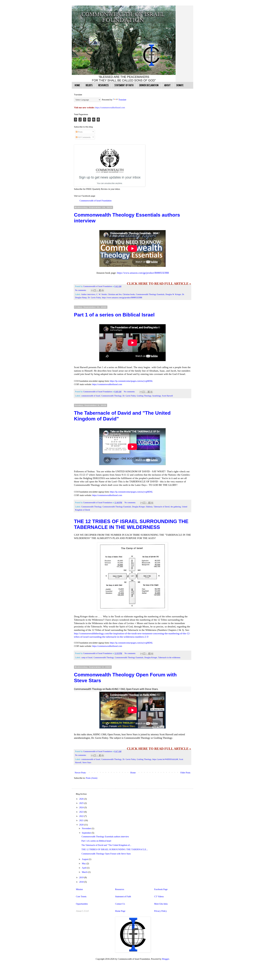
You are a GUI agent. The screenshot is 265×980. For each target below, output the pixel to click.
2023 (81, 812)
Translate (122, 99)
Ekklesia (149, 507)
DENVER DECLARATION (148, 85)
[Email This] (92, 290)
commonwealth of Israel (90, 396)
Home (133, 772)
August (85, 859)
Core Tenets (81, 896)
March (85, 872)
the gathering (176, 507)
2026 (81, 799)
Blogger (165, 959)
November (87, 828)
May (84, 863)
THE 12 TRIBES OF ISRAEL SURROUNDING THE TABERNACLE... (114, 849)
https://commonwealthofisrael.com (107, 384)
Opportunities (82, 904)
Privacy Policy (160, 911)
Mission (79, 889)
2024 (81, 807)
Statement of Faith (123, 896)
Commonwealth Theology (111, 396)
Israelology (156, 396)
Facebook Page (161, 889)
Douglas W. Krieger (173, 294)
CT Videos (159, 896)
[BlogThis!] (94, 290)
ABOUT (167, 85)
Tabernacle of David (161, 507)
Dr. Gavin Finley (94, 297)
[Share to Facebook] (100, 290)
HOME (77, 85)
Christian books (129, 294)
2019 (81, 877)
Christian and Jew (115, 294)
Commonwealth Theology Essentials (150, 294)
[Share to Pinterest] (102, 290)
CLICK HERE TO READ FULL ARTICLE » (159, 283)
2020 (81, 825)
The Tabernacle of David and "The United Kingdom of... (106, 845)
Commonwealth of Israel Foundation (96, 200)
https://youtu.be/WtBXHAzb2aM (165, 759)
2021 (81, 820)
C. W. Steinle (101, 294)
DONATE (179, 85)
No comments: (81, 290)
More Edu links (161, 904)
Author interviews (88, 294)
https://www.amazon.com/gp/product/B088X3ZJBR (143, 272)
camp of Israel (86, 657)
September (87, 833)
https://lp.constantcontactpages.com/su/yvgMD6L (131, 381)
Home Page (120, 911)
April (84, 868)
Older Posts (185, 772)
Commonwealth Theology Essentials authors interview (105, 836)
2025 (81, 803)
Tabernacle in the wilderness (169, 657)
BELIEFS (89, 85)
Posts (80, 132)
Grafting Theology (144, 396)
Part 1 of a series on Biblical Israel (114, 315)
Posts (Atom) (91, 778)
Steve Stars (86, 762)
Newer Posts (80, 772)
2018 (81, 882)
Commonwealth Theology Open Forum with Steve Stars (106, 854)
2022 (81, 816)
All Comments (84, 137)
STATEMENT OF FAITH (123, 85)
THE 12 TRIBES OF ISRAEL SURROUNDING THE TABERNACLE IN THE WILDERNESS (131, 524)
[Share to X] (97, 290)
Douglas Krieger (138, 507)
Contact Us (120, 904)
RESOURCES (103, 85)
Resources (119, 889)
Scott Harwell (167, 396)
